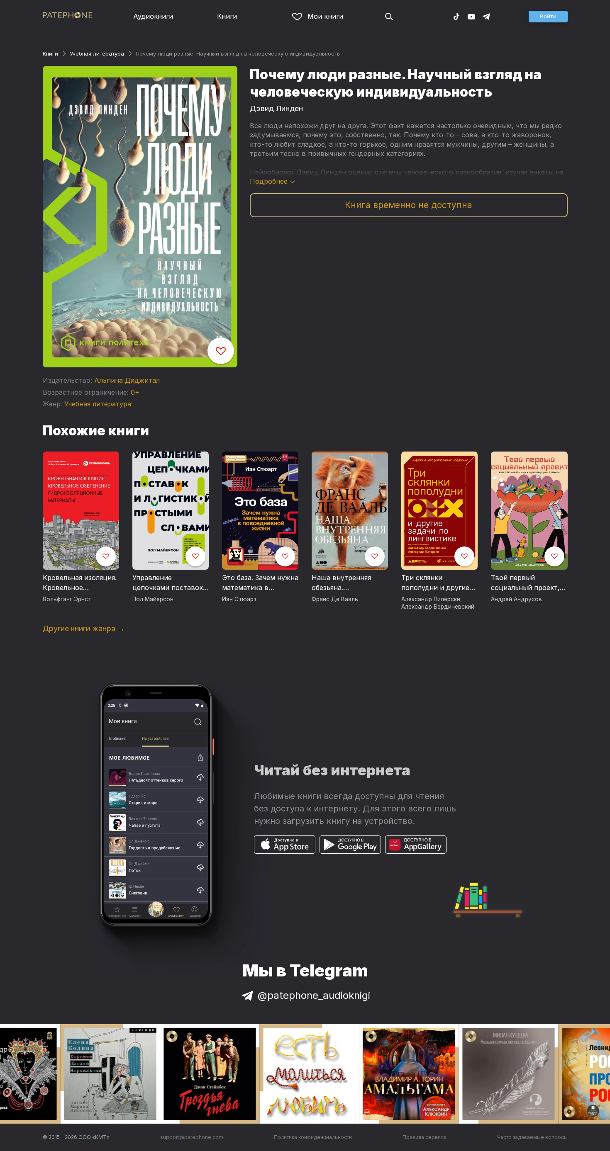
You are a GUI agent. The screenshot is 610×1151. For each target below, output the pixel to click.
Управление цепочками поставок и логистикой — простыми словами (167, 582)
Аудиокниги (153, 16)
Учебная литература (97, 53)
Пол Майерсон (152, 599)
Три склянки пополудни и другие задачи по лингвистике (435, 582)
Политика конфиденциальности (313, 1137)
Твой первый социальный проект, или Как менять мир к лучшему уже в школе (528, 582)
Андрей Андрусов (516, 599)
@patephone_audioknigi (314, 995)
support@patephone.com (191, 1137)
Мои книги (325, 16)
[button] (548, 16)
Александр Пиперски (430, 599)
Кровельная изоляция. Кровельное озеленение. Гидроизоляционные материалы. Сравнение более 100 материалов (80, 582)
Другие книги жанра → (84, 628)
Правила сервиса (425, 1137)
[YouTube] (471, 16)
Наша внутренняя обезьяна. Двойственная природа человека (342, 582)
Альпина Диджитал (127, 380)
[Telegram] (486, 16)
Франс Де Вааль (335, 599)
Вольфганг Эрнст (67, 599)
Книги (227, 16)
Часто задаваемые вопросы (532, 1137)
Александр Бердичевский (437, 606)
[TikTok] (456, 16)
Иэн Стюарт (239, 599)
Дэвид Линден (276, 108)
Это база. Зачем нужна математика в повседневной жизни (260, 582)
